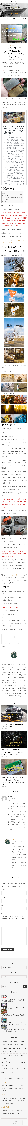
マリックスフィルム (15, 641)
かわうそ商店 (5, 1107)
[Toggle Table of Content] (20, 193)
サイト (3, 905)
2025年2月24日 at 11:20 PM (14, 798)
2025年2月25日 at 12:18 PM (17, 841)
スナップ (17, 637)
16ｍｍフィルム (5, 634)
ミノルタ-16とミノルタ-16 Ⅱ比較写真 (12, 197)
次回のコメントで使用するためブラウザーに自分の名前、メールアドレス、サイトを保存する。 (13, 918)
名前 (3, 890)
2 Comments (18, 59)
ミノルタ (4, 643)
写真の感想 (5, 199)
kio (4, 646)
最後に (4, 201)
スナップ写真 (5, 639)
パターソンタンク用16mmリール (15, 575)
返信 (9, 800)
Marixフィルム (15, 634)
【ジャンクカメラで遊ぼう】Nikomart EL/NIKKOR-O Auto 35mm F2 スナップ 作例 (12, 752)
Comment (4, 925)
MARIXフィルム (5, 1082)
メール (4, 897)
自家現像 (18, 643)
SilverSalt (4, 1094)
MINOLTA (22, 634)
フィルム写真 (5, 641)
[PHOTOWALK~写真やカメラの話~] (14, 10)
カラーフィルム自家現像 (7, 637)
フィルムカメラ (14, 45)
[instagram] (13, 1)
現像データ (5, 195)
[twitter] (11, 1)
